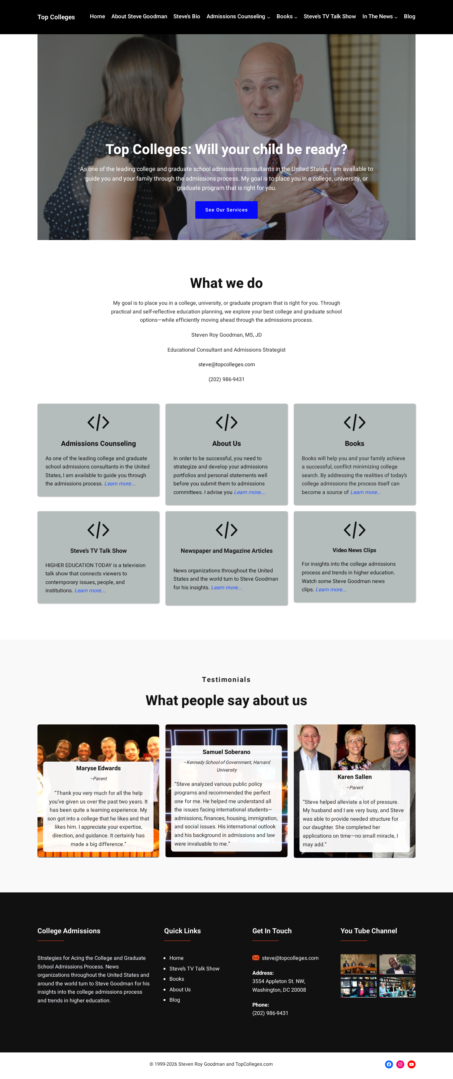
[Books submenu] (295, 17)
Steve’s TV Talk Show (98, 550)
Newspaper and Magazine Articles (227, 550)
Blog (174, 1000)
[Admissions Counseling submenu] (268, 17)
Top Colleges (56, 17)
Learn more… (365, 492)
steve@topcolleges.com (226, 365)
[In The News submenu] (396, 17)
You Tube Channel (369, 931)
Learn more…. (120, 484)
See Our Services (226, 210)
